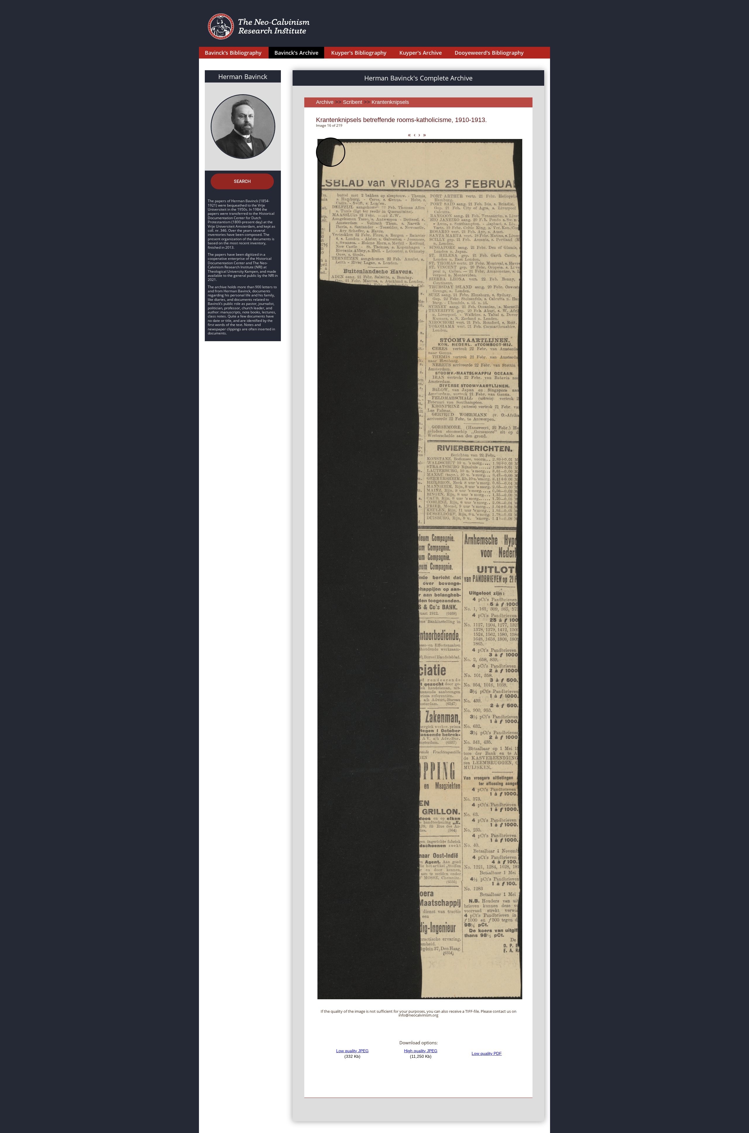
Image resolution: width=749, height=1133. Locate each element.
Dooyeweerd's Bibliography (489, 52)
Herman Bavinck (242, 76)
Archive (325, 102)
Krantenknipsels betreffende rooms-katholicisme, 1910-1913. (401, 119)
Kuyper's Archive (420, 52)
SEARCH (242, 181)
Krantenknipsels (390, 102)
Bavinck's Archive (296, 52)
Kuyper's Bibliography (358, 52)
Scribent (352, 102)
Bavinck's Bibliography (233, 52)
